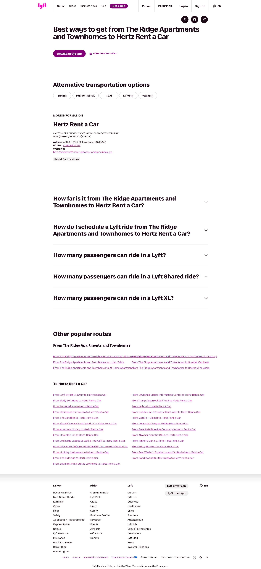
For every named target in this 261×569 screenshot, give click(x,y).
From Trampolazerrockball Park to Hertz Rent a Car (162, 400)
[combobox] (217, 6)
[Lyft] (42, 6)
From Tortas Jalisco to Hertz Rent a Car (76, 406)
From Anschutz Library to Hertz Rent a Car (78, 429)
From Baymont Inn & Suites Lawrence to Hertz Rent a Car (86, 464)
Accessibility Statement (96, 557)
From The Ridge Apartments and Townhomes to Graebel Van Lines (170, 362)
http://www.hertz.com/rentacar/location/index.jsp (82, 152)
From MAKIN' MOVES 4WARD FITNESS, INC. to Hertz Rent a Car (90, 446)
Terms (65, 557)
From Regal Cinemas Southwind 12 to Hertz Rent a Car (85, 423)
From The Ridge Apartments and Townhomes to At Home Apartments (93, 368)
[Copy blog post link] (204, 19)
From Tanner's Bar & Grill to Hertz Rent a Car (158, 441)
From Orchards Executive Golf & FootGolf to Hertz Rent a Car (89, 441)
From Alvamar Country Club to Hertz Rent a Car (160, 435)
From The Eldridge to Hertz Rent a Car (75, 458)
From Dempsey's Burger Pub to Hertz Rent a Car (160, 423)
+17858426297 (71, 145)
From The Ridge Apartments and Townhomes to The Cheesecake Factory (174, 356)
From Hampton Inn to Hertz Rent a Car (75, 435)
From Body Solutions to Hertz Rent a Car (77, 400)
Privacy (76, 557)
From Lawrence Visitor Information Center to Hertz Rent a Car (168, 395)
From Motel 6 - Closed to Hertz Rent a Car (156, 418)
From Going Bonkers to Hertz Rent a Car (155, 446)
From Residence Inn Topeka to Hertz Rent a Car (81, 412)
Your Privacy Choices (122, 557)
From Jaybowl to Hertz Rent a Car (151, 406)
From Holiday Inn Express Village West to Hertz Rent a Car (166, 412)
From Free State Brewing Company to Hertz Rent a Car (164, 429)
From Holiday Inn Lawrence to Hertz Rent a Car (81, 452)
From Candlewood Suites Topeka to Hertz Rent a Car (163, 458)
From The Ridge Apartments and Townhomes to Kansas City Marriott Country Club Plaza (105, 356)
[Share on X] (184, 19)
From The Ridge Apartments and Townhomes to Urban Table (88, 362)
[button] (130, 202)
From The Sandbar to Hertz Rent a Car (75, 418)
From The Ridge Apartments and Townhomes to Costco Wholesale (170, 368)
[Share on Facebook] (194, 19)
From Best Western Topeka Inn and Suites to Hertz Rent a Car (168, 452)
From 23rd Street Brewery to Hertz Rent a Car (79, 395)
